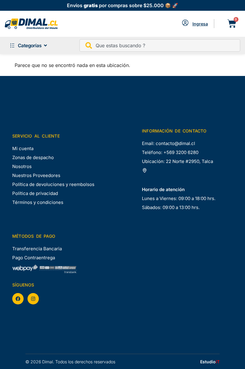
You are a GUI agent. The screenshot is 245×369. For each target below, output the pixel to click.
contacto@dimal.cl (175, 143)
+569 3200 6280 (180, 152)
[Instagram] (33, 298)
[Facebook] (18, 298)
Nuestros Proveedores (36, 175)
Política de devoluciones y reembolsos (53, 184)
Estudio (210, 361)
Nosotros (22, 166)
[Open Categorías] (45, 45)
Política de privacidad (35, 193)
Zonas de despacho (33, 157)
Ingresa (200, 23)
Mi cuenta (22, 148)
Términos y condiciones (37, 202)
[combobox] (159, 45)
